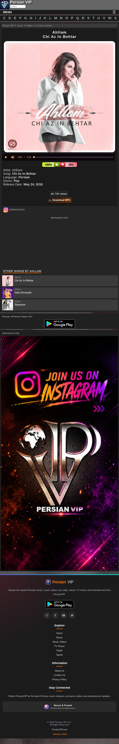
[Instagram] (47, 615)
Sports (59, 654)
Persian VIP (8, 25)
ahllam (29, 25)
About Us (59, 670)
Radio (59, 650)
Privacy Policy (59, 679)
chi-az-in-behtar (44, 25)
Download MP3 (60, 200)
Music (59, 637)
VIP (62, 582)
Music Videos (59, 641)
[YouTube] (63, 615)
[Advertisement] (59, 243)
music (20, 25)
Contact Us (59, 675)
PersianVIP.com (59, 729)
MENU (7, 12)
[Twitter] (72, 615)
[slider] (73, 157)
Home (59, 633)
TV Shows (59, 646)
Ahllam (17, 170)
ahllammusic (17, 209)
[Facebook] (55, 615)
